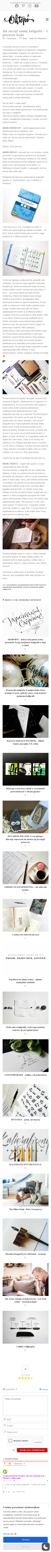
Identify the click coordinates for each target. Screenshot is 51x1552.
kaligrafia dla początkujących (32, 585)
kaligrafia (12, 585)
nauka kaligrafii (30, 587)
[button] (46, 1547)
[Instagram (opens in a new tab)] (28, 6)
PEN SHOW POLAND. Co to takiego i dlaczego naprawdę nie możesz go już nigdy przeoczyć (25, 839)
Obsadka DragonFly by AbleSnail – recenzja (25, 1254)
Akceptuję (25, 1540)
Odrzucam (25, 1547)
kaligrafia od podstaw (12, 587)
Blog (25, 38)
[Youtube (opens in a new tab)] (35, 6)
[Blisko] (48, 1505)
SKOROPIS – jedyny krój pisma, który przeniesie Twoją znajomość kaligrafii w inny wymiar (25, 642)
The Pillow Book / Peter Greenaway (25, 1209)
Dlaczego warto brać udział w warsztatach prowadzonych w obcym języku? (25, 790)
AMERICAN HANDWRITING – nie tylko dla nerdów (25, 888)
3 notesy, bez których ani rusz (25, 935)
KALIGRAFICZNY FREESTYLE (25, 1164)
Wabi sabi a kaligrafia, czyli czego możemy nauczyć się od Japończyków (25, 1028)
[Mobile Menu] (47, 19)
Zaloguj (45, 1389)
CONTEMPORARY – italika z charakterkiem (25, 1075)
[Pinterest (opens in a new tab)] (22, 6)
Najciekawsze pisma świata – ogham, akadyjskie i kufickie (25, 981)
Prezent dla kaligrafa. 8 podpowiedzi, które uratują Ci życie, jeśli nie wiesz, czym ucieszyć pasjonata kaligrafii (25, 693)
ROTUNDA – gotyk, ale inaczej (25, 1120)
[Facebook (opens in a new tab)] (15, 6)
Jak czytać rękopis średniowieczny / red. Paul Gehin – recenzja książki (25, 1300)
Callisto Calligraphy (25, 1346)
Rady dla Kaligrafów (38, 38)
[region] (25, 1527)
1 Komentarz (11, 38)
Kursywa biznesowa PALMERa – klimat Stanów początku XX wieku (25, 742)
